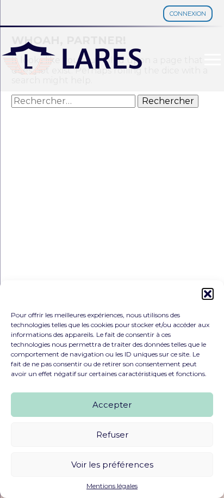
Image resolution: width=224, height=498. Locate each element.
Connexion (188, 13)
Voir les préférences (112, 464)
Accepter (112, 404)
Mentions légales (112, 486)
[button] (207, 293)
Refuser (112, 434)
